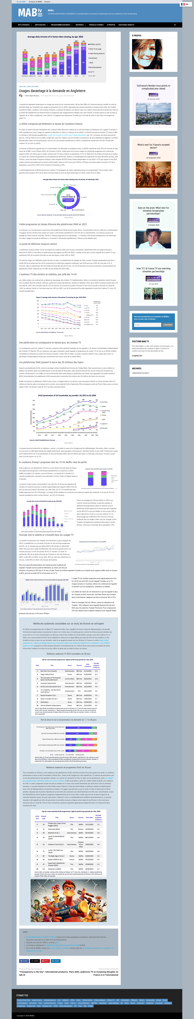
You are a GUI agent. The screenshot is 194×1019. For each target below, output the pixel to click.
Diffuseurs (40, 25)
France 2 (73, 1003)
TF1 (75, 1006)
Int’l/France (24, 25)
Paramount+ (140, 1003)
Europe (159, 1000)
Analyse (22, 86)
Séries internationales (66, 1006)
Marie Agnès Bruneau (32, 95)
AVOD (72, 1000)
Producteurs (159, 1003)
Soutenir (47, 2)
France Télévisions (83, 1003)
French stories (96, 25)
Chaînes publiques (99, 1000)
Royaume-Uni (31, 1006)
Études (91, 1006)
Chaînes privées (87, 1000)
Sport (38, 1006)
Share (25, 961)
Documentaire (150, 1000)
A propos (111, 25)
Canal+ (78, 1000)
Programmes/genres (60, 25)
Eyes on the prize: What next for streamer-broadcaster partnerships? (153, 210)
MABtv (51, 10)
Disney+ (141, 1000)
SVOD (55, 1006)
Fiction (165, 1000)
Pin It (46, 961)
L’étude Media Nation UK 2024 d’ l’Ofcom (41, 937)
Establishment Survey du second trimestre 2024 (62, 945)
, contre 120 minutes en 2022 (57, 135)
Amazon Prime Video (24, 1000)
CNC (117, 1000)
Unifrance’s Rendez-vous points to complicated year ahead (153, 87)
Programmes (21, 1006)
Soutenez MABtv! (126, 25)
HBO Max (94, 1003)
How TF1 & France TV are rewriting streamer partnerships (154, 270)
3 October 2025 (153, 225)
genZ (57, 942)
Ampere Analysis (37, 1000)
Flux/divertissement (50, 1003)
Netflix (127, 1003)
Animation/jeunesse (50, 1000)
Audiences (65, 1000)
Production (168, 1003)
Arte (59, 1000)
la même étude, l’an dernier (59, 948)
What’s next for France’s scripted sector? (153, 146)
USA (85, 1006)
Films (40, 1003)
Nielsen (133, 1003)
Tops (80, 1006)
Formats (60, 1003)
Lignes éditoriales (114, 1003)
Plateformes (149, 1003)
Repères (80, 25)
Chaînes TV (110, 1000)
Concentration (125, 1000)
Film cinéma (33, 1003)
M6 (122, 1003)
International (102, 1003)
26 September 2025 (153, 158)
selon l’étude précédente (77, 135)
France (67, 1003)
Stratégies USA (47, 1006)
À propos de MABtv (35, 2)
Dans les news (32, 86)
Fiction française (22, 1003)
